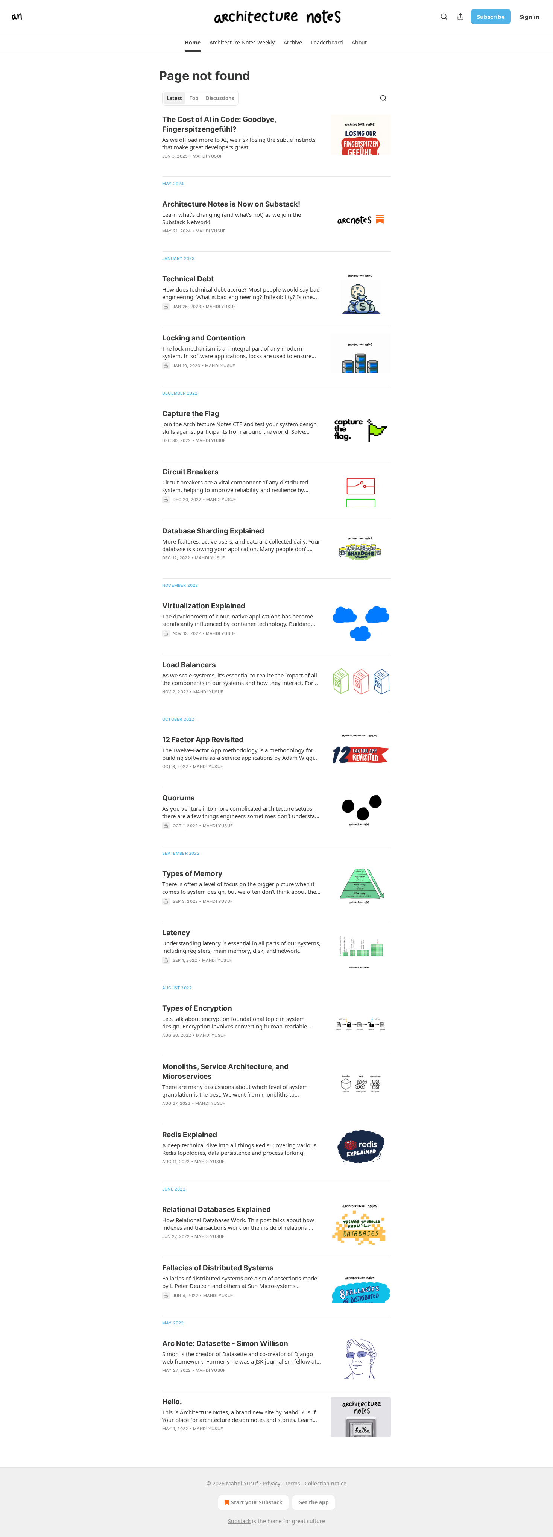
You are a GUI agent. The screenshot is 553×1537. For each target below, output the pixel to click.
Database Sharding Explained (213, 531)
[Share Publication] (460, 16)
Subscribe (491, 16)
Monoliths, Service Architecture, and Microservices (225, 1071)
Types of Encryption (197, 1008)
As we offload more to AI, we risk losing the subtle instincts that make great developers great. (239, 143)
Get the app (313, 1502)
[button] (192, 42)
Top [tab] (194, 98)
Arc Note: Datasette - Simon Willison (225, 1343)
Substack (239, 1521)
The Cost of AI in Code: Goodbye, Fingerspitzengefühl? (219, 124)
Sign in (529, 16)
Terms (292, 1483)
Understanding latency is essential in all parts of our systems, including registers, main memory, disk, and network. (241, 946)
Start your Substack (257, 1502)
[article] (276, 142)
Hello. (172, 1401)
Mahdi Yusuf (207, 156)
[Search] (443, 16)
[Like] (167, 835)
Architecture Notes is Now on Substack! (231, 204)
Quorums (178, 798)
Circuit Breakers (190, 472)
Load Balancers (189, 665)
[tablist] (200, 98)
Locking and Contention (203, 338)
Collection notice (325, 1483)
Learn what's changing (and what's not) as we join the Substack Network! (231, 218)
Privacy (271, 1483)
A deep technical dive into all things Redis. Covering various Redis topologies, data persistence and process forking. (239, 1148)
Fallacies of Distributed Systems (217, 1268)
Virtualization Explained (203, 605)
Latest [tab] (174, 98)
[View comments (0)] (221, 316)
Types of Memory (192, 873)
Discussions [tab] (220, 98)
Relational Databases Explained (216, 1209)
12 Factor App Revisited (202, 739)
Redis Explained (189, 1134)
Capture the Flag (190, 413)
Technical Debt (188, 279)
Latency (176, 932)
